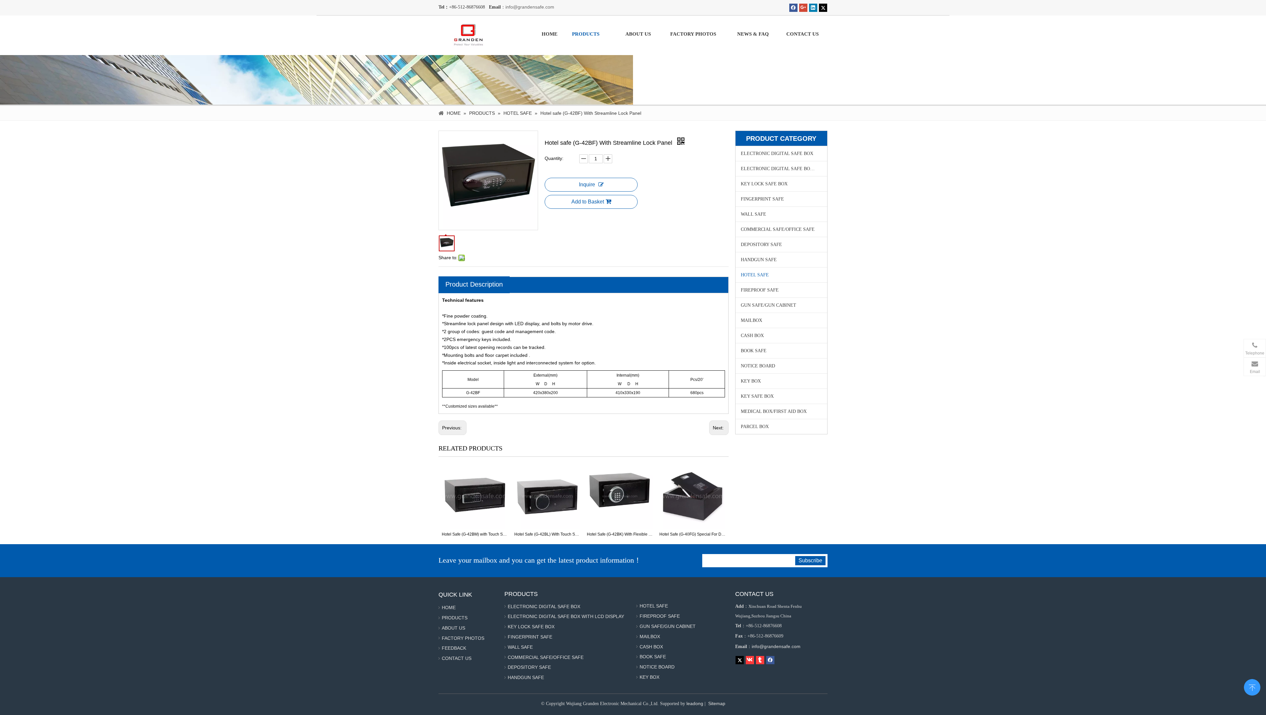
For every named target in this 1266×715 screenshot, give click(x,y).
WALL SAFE (753, 214)
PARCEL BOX (755, 426)
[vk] (750, 660)
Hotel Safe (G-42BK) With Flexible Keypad (547, 534)
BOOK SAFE (754, 350)
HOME (449, 607)
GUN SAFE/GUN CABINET (768, 305)
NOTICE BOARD (758, 365)
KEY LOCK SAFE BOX (764, 183)
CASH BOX (752, 335)
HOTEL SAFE (755, 274)
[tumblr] (760, 660)
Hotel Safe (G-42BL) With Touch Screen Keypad (475, 534)
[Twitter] (823, 8)
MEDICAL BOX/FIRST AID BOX (774, 411)
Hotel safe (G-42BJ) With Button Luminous (692, 534)
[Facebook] (793, 8)
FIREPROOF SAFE (760, 290)
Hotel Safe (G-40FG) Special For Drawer (620, 534)
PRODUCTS (454, 617)
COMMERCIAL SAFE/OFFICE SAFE (778, 229)
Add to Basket (587, 201)
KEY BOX (751, 381)
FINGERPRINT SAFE (762, 199)
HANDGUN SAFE (759, 259)
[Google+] (803, 8)
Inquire (587, 184)
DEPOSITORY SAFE (761, 244)
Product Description (474, 284)
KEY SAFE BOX (757, 396)
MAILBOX (751, 320)
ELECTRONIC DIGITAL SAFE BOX (777, 153)
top (1252, 687)
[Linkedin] (813, 8)
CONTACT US (456, 658)
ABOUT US (453, 628)
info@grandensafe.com (529, 7)
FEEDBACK (454, 648)
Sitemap (716, 703)
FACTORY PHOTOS (463, 638)
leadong (694, 703)
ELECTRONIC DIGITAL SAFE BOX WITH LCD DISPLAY (784, 168)
